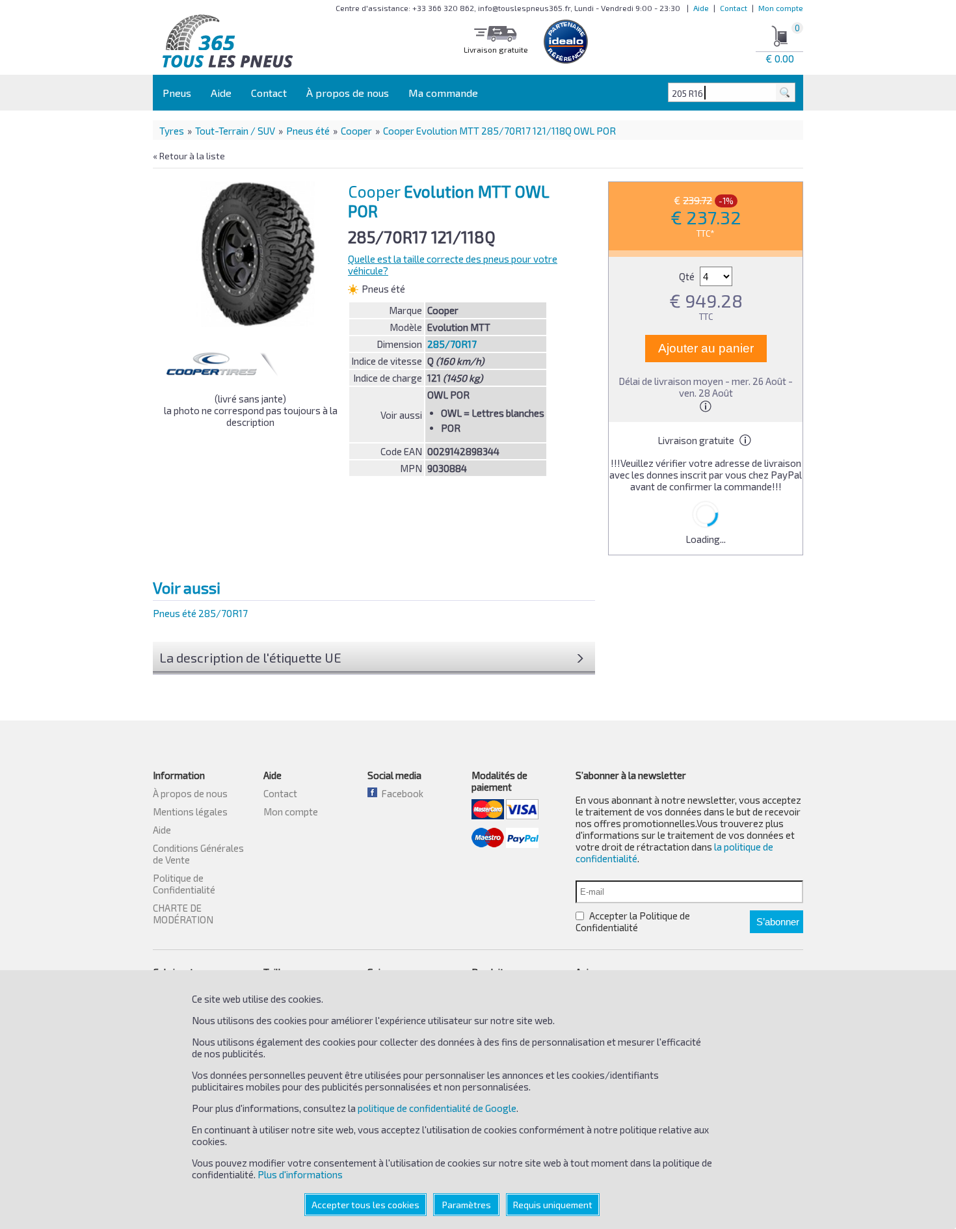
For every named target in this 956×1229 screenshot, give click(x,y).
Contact (733, 7)
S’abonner (777, 921)
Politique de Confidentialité (184, 883)
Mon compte (780, 7)
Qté (688, 276)
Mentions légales (190, 811)
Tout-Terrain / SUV (235, 131)
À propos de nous (347, 92)
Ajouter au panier (706, 348)
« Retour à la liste (189, 155)
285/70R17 (452, 344)
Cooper (356, 131)
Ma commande (443, 92)
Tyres (171, 131)
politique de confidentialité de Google (437, 1108)
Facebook (400, 793)
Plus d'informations (300, 1174)
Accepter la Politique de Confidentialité (633, 921)
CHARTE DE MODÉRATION (183, 913)
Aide (701, 7)
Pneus (177, 92)
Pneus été (308, 131)
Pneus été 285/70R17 (200, 613)
